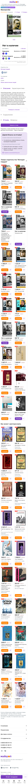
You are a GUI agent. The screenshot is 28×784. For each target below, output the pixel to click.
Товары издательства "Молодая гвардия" (12, 161)
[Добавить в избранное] (10, 187)
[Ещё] (25, 777)
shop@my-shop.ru (6, 747)
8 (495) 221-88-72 (6, 745)
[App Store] (4, 768)
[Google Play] (14, 768)
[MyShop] (6, 757)
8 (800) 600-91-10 (6, 742)
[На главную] (14, 3)
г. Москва (23, 48)
